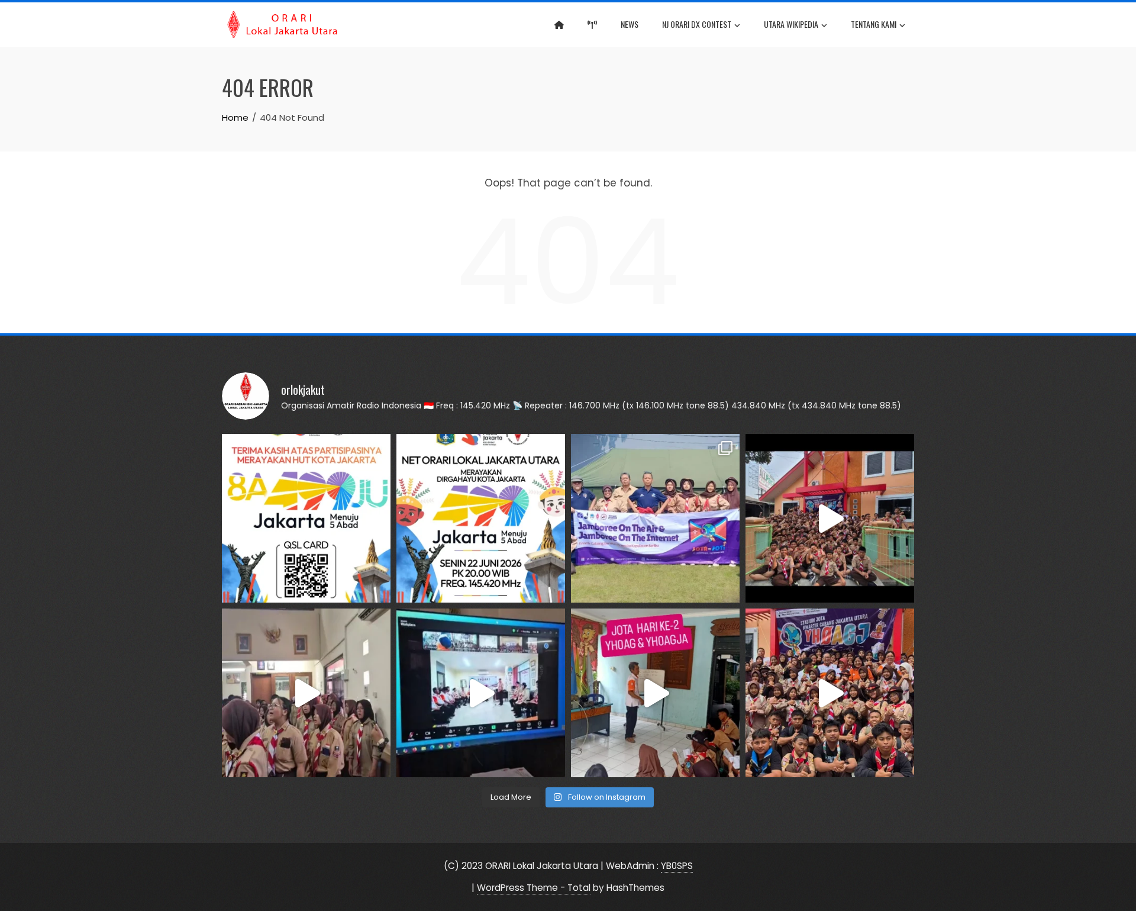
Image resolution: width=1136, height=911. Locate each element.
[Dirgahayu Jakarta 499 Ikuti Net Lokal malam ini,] (480, 518)
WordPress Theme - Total (533, 887)
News (629, 24)
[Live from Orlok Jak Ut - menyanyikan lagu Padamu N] (306, 693)
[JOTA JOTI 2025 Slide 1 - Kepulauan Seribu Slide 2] (655, 518)
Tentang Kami (873, 24)
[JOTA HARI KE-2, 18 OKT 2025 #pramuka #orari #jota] (655, 693)
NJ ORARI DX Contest (696, 24)
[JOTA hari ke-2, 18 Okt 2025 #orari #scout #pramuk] (830, 693)
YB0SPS (677, 866)
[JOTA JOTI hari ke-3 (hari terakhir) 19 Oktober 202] (830, 518)
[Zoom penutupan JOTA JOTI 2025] (480, 693)
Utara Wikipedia (791, 24)
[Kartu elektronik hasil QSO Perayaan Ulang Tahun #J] (306, 518)
